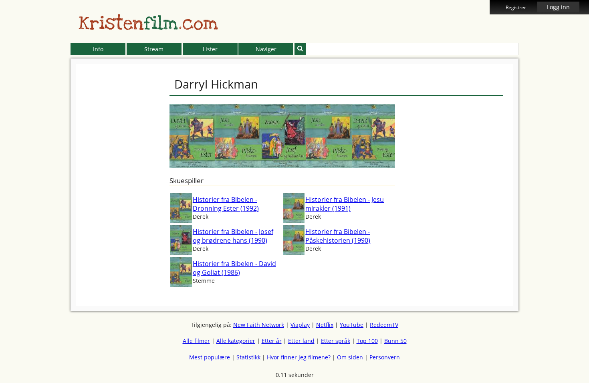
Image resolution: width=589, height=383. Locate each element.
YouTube (351, 325)
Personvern (384, 357)
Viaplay (300, 325)
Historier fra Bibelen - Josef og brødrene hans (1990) (233, 236)
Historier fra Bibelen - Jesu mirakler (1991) (344, 204)
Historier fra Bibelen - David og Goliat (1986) (234, 268)
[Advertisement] (34, 184)
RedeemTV (384, 325)
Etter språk (335, 341)
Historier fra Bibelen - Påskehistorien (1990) (337, 236)
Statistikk (248, 357)
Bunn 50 (395, 341)
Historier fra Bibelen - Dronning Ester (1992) (226, 204)
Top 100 (367, 341)
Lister (210, 49)
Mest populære (209, 357)
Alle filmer (196, 341)
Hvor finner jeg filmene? (299, 357)
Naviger (266, 49)
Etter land (301, 341)
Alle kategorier (235, 341)
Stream (153, 49)
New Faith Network (258, 325)
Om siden (350, 357)
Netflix (324, 325)
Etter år (272, 341)
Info (98, 49)
